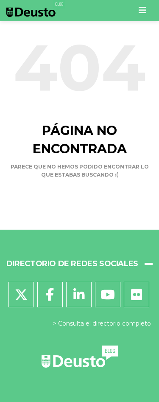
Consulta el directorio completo (104, 323)
